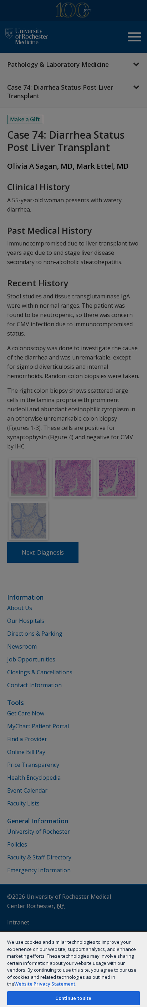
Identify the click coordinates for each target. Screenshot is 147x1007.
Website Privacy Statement (44, 984)
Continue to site (73, 998)
